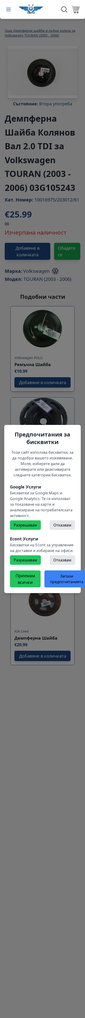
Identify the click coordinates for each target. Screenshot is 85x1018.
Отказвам (62, 525)
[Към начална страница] (31, 8)
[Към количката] (75, 9)
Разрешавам (25, 525)
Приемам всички (25, 579)
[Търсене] (64, 9)
